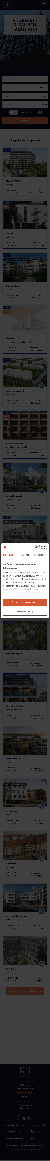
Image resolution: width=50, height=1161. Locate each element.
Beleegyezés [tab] (9, 555)
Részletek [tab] (24, 555)
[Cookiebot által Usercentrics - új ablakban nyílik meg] (35, 547)
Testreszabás (23, 611)
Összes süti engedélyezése (25, 602)
